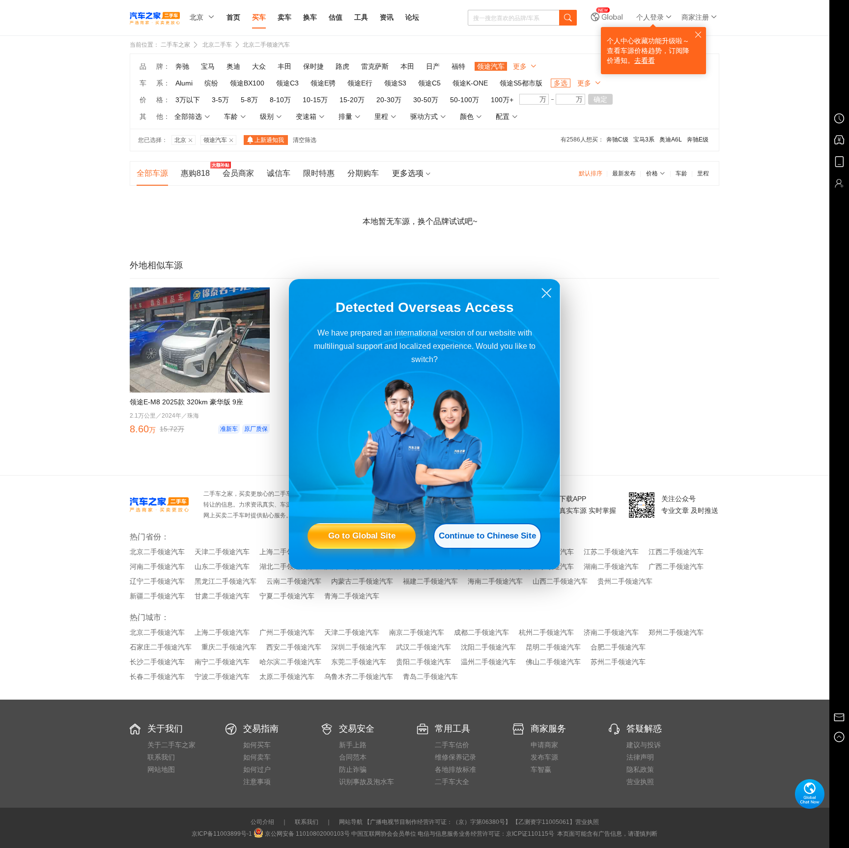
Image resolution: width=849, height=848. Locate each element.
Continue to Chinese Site (487, 535)
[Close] (546, 293)
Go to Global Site (362, 535)
